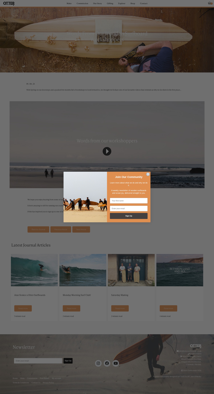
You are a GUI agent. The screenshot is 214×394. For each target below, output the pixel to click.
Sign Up (128, 216)
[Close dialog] (148, 174)
